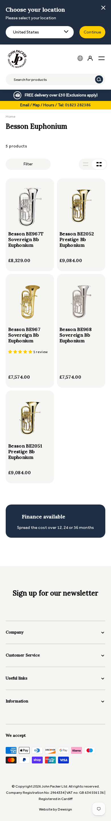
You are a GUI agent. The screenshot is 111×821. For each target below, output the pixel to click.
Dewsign (65, 809)
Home (10, 117)
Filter (28, 164)
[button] (20, 352)
